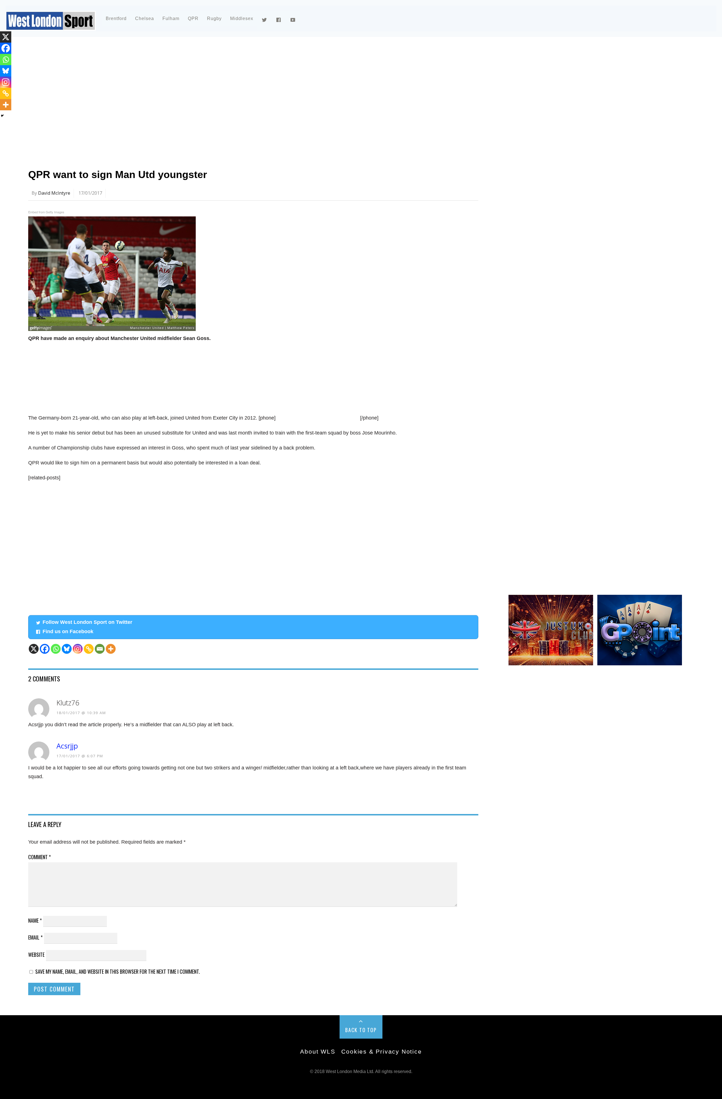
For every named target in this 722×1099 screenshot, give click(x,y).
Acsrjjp (67, 746)
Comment (39, 857)
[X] (34, 649)
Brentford (116, 18)
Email (35, 937)
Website (36, 954)
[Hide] (2, 115)
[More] (111, 649)
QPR (193, 18)
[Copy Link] (89, 649)
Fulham (170, 18)
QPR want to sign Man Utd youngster (117, 174)
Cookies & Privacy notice (381, 1051)
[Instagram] (78, 649)
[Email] (100, 649)
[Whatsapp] (56, 649)
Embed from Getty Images (46, 212)
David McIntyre (54, 193)
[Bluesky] (67, 649)
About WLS (317, 1051)
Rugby (214, 18)
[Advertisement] (197, 91)
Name (35, 920)
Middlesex (241, 18)
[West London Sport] (51, 26)
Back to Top (361, 1030)
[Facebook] (45, 649)
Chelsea (144, 18)
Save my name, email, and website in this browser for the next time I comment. (117, 971)
